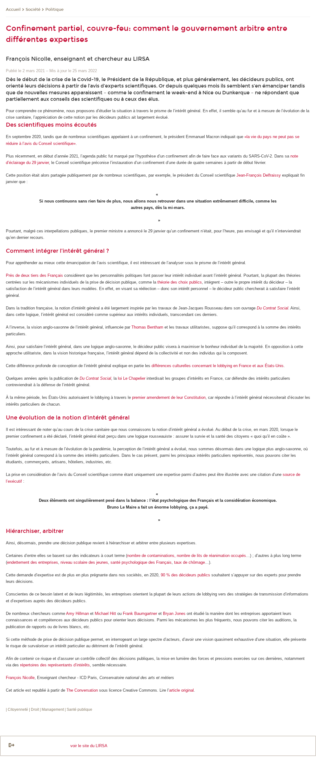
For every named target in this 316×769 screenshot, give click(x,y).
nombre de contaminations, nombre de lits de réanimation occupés (186, 555)
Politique (54, 9)
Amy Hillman (77, 613)
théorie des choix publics (179, 282)
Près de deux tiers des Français (34, 275)
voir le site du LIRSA (88, 745)
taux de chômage (189, 562)
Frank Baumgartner (140, 613)
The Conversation (82, 690)
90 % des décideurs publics (185, 575)
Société (33, 9)
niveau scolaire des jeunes (84, 562)
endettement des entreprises (32, 562)
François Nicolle (20, 677)
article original (181, 690)
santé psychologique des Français (141, 562)
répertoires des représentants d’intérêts (55, 665)
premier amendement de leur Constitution (169, 397)
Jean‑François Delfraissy (258, 175)
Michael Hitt (105, 613)
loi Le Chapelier (131, 378)
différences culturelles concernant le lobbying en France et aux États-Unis (218, 365)
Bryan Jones (174, 613)
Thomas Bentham (147, 327)
